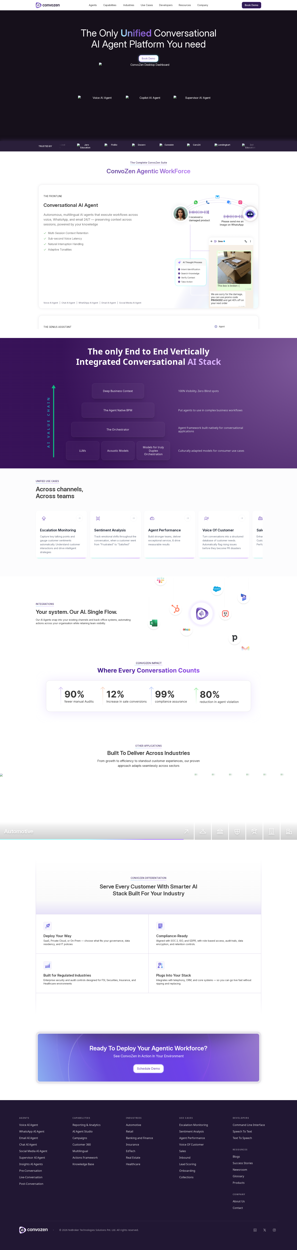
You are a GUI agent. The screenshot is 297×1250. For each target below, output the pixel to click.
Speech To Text (242, 1131)
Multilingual (80, 1151)
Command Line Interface (249, 1125)
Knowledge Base (83, 1164)
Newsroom (240, 1170)
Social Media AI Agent (130, 302)
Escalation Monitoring (193, 1125)
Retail (129, 1131)
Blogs (236, 1156)
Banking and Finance (139, 1138)
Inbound (184, 1157)
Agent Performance (192, 1138)
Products (239, 1183)
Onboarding (187, 1171)
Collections (186, 1177)
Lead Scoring (187, 1164)
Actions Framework (85, 1157)
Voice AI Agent (50, 302)
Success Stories (243, 1163)
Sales (182, 1151)
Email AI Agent (109, 302)
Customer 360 (82, 1144)
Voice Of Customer (191, 1144)
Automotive (133, 1125)
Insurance (132, 1144)
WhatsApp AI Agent (31, 1131)
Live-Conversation (30, 1177)
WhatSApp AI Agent (88, 302)
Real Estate (133, 1157)
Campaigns (80, 1138)
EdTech (130, 1151)
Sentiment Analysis (192, 1131)
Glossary (238, 1176)
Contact (238, 1208)
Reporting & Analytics (87, 1125)
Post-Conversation (31, 1184)
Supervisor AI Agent (32, 1157)
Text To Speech (242, 1138)
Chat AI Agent (68, 302)
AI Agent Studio (83, 1131)
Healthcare (133, 1164)
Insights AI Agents (31, 1164)
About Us (239, 1201)
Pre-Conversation (30, 1171)
